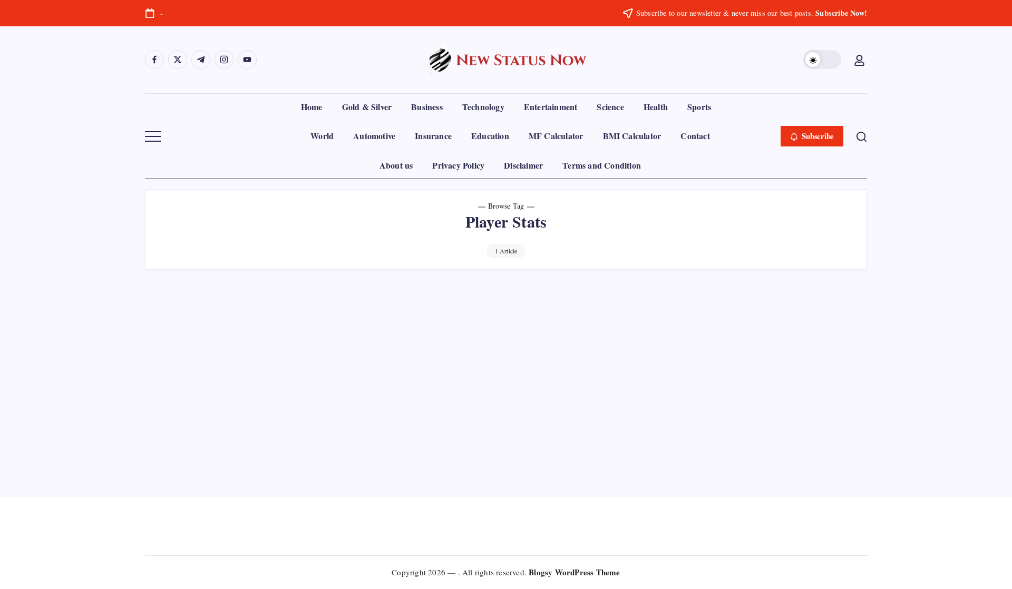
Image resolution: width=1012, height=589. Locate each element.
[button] (822, 59)
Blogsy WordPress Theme (574, 572)
